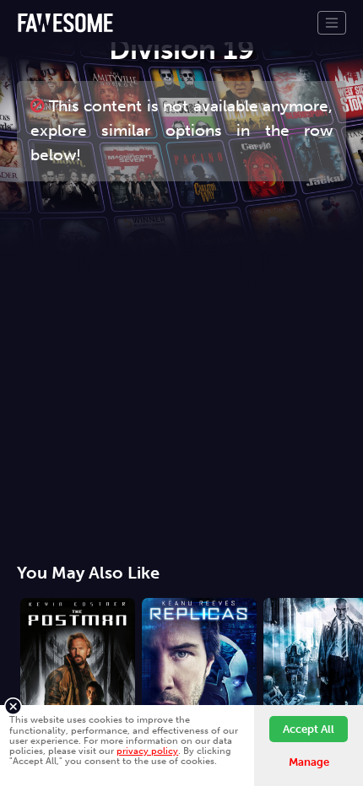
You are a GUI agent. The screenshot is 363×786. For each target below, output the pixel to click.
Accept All (308, 729)
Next (350, 662)
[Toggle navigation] (331, 23)
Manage (309, 762)
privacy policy (147, 750)
